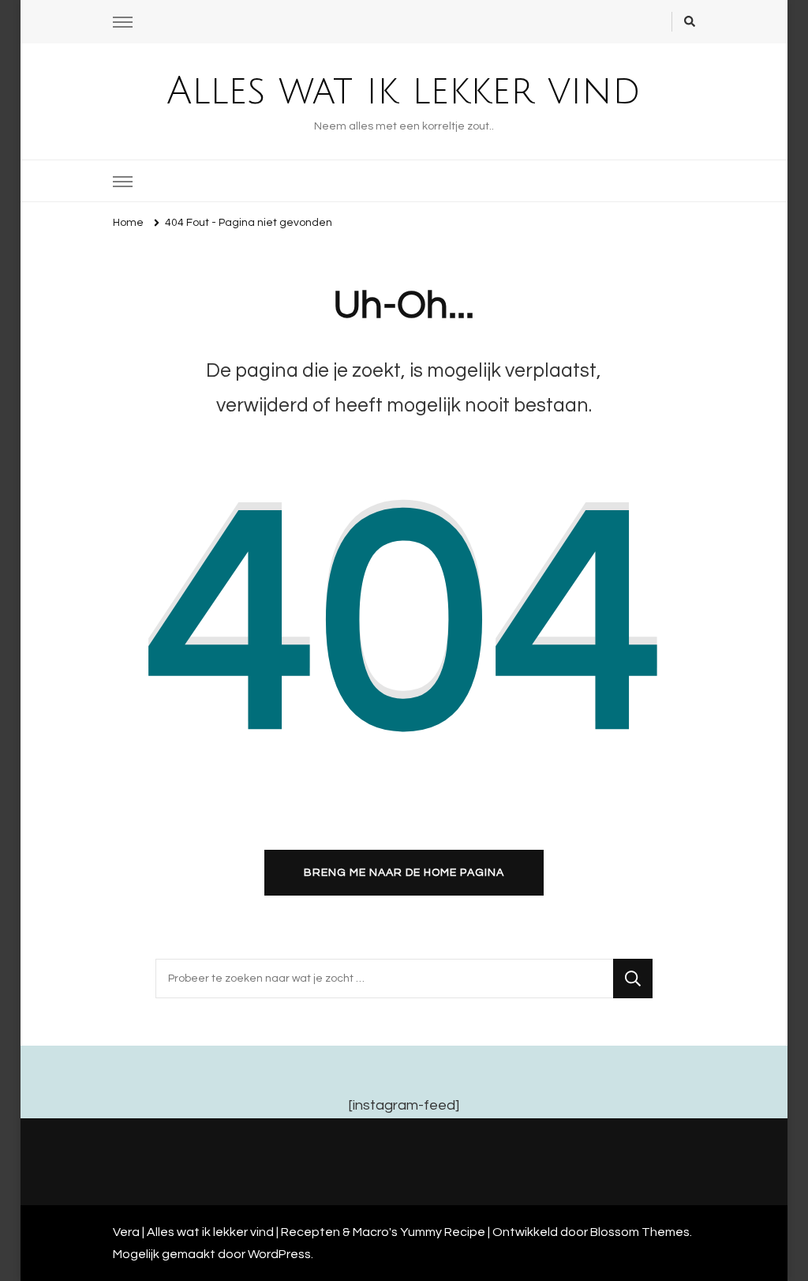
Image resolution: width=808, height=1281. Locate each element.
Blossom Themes (640, 1232)
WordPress (279, 1254)
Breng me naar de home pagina (404, 872)
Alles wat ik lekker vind (403, 91)
